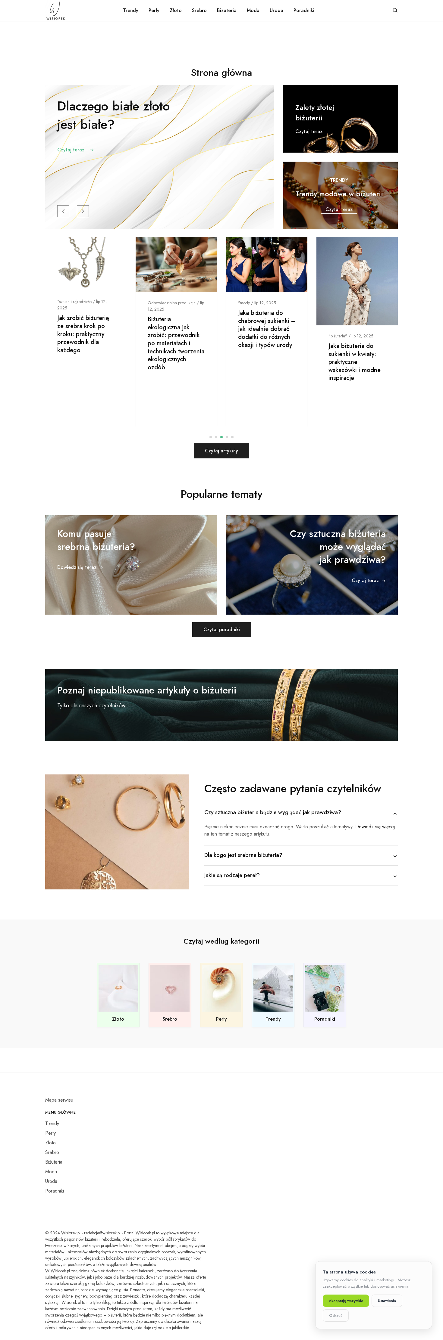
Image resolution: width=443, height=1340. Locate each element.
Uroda (276, 10)
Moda (253, 10)
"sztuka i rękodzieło (74, 302)
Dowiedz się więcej (375, 826)
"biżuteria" (337, 336)
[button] (63, 211)
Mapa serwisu (59, 1100)
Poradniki (304, 10)
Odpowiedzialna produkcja (172, 303)
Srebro (199, 10)
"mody (244, 303)
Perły (154, 10)
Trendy (130, 10)
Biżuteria (227, 10)
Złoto (176, 10)
